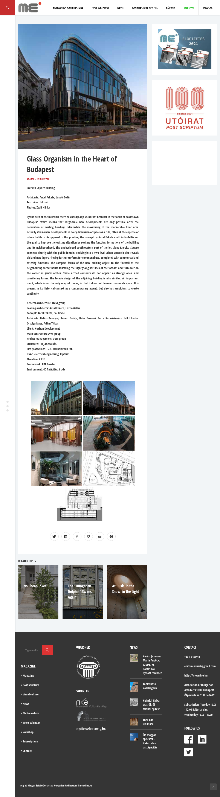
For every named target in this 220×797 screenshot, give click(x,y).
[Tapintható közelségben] (134, 687)
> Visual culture (29, 694)
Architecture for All (144, 7)
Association (190, 685)
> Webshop (27, 732)
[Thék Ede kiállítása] (134, 722)
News (120, 7)
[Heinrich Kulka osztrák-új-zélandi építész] (134, 702)
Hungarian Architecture (68, 7)
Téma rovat (43, 178)
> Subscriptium (29, 741)
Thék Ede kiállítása (148, 722)
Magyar (207, 7)
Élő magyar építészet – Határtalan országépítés (150, 741)
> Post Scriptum (30, 685)
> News (25, 704)
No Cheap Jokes (34, 585)
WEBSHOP (189, 7)
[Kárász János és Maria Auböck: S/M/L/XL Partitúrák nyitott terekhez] (134, 658)
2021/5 (30, 178)
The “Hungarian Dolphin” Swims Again (80, 591)
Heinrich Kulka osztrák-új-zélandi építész (151, 704)
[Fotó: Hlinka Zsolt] (56, 398)
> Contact (26, 751)
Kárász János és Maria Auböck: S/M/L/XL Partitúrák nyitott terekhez (152, 664)
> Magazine (27, 676)
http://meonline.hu (196, 675)
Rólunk (170, 7)
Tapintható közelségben (150, 686)
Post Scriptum (100, 7)
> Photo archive (30, 713)
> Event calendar (30, 723)
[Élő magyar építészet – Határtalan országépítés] (134, 737)
